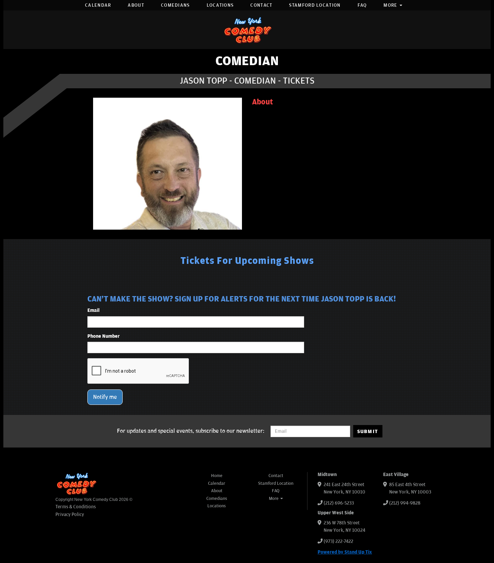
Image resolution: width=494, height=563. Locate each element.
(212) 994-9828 (404, 503)
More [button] (391, 5)
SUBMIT (367, 431)
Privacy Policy (69, 514)
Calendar (98, 5)
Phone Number (103, 336)
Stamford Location (314, 5)
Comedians (175, 5)
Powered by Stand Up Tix (345, 552)
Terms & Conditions (75, 507)
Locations (220, 5)
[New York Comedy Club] (247, 30)
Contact (261, 5)
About (136, 5)
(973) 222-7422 (338, 541)
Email (93, 310)
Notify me (105, 397)
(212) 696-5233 (339, 503)
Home (216, 475)
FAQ (362, 5)
